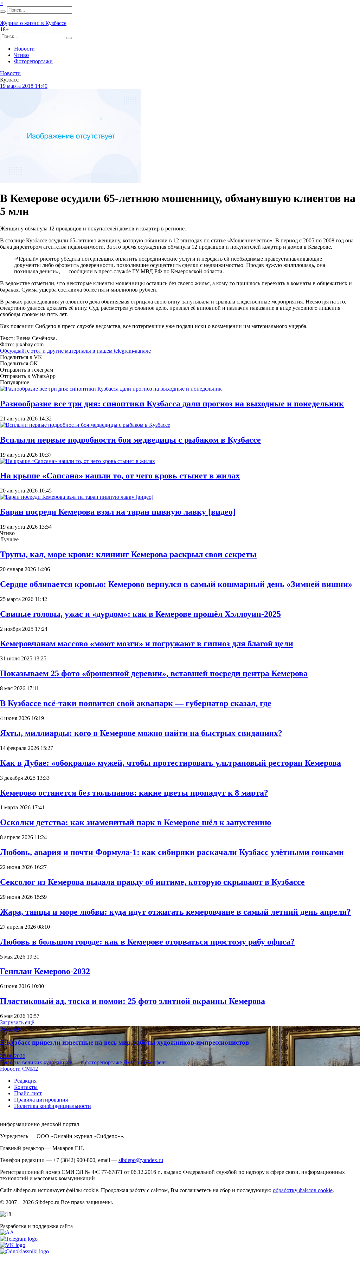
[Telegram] (19, 1239)
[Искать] (3, 12)
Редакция (25, 1081)
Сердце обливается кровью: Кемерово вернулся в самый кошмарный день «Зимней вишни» (176, 584)
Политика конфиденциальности (52, 1106)
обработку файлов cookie (303, 1190)
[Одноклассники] (24, 1251)
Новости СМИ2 (19, 1069)
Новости (24, 49)
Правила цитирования (41, 1100)
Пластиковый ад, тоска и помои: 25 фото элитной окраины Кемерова (132, 1001)
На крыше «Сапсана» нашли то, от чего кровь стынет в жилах (120, 475)
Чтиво (21, 55)
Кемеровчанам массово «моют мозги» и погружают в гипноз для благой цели (146, 643)
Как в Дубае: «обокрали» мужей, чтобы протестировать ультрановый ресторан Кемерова (170, 763)
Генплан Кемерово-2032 (45, 971)
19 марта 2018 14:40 (23, 86)
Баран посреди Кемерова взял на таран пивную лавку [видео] (118, 511)
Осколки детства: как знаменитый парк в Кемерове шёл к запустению (135, 822)
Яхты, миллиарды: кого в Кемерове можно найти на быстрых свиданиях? (141, 733)
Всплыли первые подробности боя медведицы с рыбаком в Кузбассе (130, 439)
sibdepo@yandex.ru (140, 1160)
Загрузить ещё (17, 1022)
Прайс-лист (28, 1093)
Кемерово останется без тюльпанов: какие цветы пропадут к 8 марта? (134, 792)
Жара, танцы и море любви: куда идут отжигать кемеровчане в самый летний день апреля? (175, 911)
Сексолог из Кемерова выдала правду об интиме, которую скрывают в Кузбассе (152, 882)
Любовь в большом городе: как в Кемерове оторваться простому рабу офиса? (147, 941)
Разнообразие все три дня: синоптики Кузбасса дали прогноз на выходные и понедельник (172, 403)
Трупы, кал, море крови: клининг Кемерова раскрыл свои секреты (128, 554)
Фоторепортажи (33, 61)
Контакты (26, 1087)
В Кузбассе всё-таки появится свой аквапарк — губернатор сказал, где (135, 703)
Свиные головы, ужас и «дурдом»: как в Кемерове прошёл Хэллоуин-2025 (140, 614)
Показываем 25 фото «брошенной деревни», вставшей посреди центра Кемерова (154, 673)
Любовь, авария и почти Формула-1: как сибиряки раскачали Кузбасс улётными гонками (172, 852)
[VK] (12, 1245)
